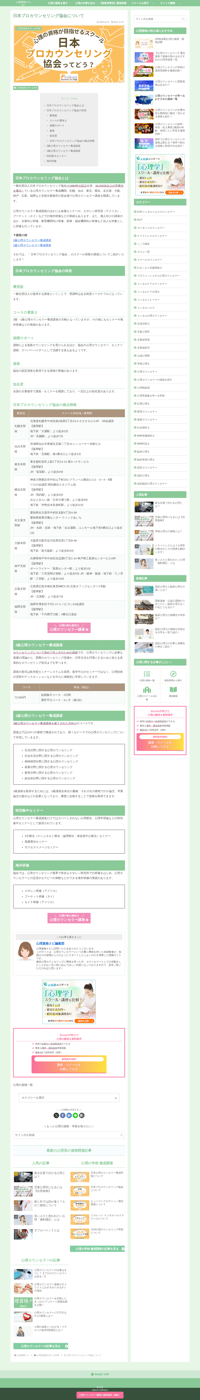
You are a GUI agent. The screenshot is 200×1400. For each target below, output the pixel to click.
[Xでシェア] (56, 1115)
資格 (52, 130)
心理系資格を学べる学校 (27, 88)
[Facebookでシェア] (62, 1115)
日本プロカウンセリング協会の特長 (67, 110)
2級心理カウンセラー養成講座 (63, 145)
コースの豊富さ (58, 120)
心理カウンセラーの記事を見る (40, 1346)
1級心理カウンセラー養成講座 (63, 150)
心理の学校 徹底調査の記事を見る (97, 1248)
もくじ (65, 98)
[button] (82, 1115)
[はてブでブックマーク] (69, 1115)
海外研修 (52, 161)
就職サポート (57, 125)
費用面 (53, 115)
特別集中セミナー (57, 156)
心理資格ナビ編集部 (50, 943)
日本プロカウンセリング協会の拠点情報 (72, 140)
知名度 (53, 135)
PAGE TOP (101, 1374)
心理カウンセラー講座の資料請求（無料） (100, 1395)
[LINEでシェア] (75, 1115)
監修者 (100, 1387)
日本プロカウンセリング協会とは (65, 105)
